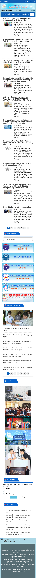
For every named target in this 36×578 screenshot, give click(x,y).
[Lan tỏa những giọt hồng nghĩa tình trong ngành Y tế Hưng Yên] (8, 24)
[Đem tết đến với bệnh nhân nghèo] (8, 211)
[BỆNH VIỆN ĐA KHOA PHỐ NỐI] (18, 297)
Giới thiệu (15, 14)
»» (28, 228)
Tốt (7, 491)
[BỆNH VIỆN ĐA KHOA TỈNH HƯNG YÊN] (18, 277)
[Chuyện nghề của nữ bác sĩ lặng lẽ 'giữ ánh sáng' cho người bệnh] (8, 45)
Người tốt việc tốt (9, 541)
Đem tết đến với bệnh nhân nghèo (17, 207)
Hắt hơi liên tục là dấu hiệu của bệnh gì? (18, 525)
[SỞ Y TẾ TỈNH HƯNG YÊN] (18, 267)
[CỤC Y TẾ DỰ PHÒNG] (18, 257)
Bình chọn (13, 497)
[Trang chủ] (18, 6)
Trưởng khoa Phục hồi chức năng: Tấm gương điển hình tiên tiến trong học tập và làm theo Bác (17, 186)
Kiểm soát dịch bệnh (18, 540)
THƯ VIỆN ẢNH (10, 381)
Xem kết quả (22, 497)
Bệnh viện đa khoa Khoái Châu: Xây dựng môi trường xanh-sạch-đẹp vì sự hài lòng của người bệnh (18, 79)
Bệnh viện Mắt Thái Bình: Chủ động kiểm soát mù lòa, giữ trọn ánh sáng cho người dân (18, 142)
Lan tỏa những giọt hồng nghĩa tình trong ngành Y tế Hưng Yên (18, 19)
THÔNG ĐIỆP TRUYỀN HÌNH (13, 305)
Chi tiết (16, 36)
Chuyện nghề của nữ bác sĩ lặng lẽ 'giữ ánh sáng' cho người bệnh (17, 40)
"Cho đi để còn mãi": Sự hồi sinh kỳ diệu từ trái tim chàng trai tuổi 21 (18, 61)
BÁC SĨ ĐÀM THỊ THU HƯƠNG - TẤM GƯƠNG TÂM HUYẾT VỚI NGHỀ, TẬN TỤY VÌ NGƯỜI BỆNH (17, 99)
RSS (31, 1)
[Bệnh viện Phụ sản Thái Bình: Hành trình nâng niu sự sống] (8, 169)
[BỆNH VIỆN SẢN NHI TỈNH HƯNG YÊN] (18, 287)
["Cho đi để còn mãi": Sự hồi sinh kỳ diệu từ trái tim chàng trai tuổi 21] (8, 66)
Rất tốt (8, 488)
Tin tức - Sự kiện (27, 14)
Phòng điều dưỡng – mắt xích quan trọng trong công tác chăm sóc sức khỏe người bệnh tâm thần (17, 121)
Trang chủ (6, 14)
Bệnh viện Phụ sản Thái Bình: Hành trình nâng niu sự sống (18, 164)
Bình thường (10, 494)
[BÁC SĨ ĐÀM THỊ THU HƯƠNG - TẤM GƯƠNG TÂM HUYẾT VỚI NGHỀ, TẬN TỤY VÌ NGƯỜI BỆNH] (8, 104)
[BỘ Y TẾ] (18, 247)
